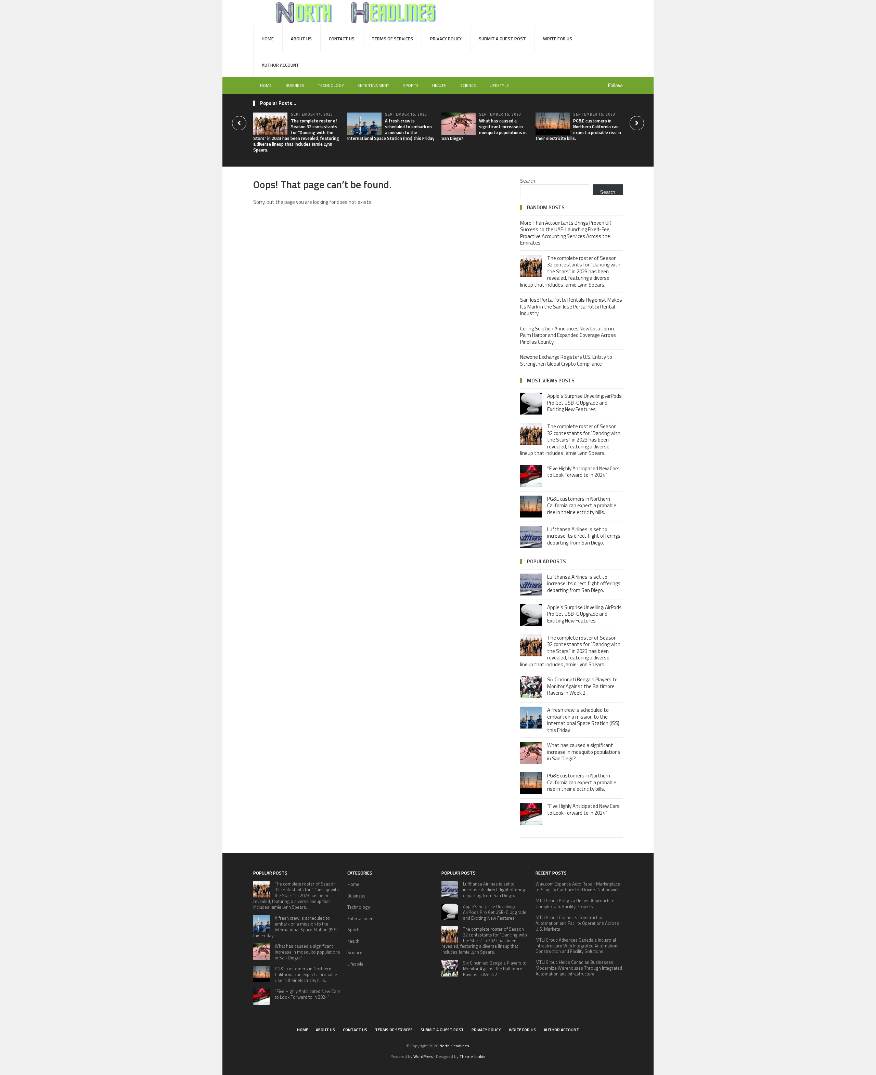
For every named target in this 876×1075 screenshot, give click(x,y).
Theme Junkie (473, 1056)
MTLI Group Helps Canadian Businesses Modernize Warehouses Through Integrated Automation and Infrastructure (579, 968)
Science (468, 85)
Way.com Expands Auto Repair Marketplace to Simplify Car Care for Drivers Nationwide (578, 886)
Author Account (280, 65)
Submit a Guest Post (502, 38)
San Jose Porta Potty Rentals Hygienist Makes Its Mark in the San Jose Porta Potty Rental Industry (571, 306)
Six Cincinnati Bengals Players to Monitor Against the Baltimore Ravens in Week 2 (582, 686)
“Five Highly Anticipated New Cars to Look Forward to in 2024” (583, 471)
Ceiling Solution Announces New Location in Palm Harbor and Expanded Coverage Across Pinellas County (568, 335)
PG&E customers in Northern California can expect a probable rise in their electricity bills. (578, 129)
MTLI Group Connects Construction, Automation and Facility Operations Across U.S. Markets (577, 923)
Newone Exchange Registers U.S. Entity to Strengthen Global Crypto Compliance (566, 360)
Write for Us (557, 38)
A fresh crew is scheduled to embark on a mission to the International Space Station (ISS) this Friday (390, 129)
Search (527, 181)
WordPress (423, 1056)
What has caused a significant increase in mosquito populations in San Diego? (484, 129)
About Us (301, 38)
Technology (331, 85)
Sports (410, 85)
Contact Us (342, 38)
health (439, 85)
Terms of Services (392, 38)
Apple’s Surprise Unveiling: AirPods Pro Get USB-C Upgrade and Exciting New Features (584, 402)
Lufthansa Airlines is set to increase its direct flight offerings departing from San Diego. (583, 536)
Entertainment (373, 85)
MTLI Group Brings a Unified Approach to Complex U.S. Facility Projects (575, 903)
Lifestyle (499, 85)
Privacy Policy (446, 38)
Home (268, 38)
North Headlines (454, 1046)
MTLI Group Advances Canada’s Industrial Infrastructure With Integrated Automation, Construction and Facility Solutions (577, 945)
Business (294, 85)
